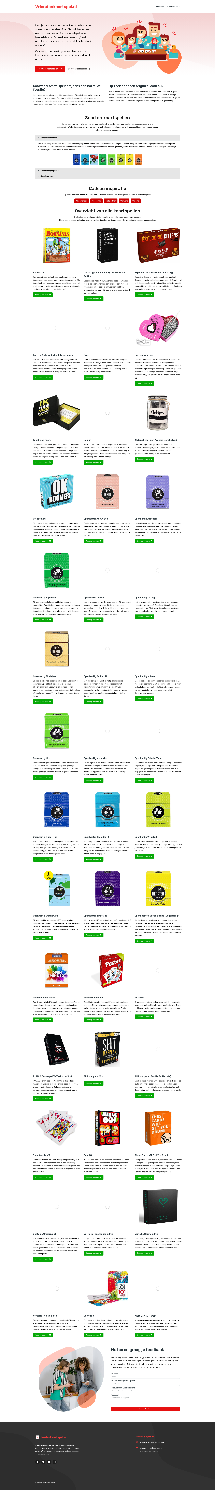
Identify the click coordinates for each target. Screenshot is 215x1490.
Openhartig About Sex (96, 518)
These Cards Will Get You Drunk (151, 1155)
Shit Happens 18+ (93, 1076)
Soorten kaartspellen (77, 69)
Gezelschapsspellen (50, 171)
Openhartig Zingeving (95, 915)
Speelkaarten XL (42, 1155)
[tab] (107, 137)
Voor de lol (89, 1315)
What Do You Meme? (146, 1316)
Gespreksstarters (49, 138)
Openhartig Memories (95, 758)
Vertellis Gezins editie (146, 1234)
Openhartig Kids (42, 758)
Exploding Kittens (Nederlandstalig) (154, 272)
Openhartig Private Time (148, 758)
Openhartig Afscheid (146, 518)
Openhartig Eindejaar (44, 676)
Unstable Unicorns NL (44, 1234)
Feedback (115, 1395)
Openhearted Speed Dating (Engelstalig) (157, 915)
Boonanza (38, 272)
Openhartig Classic (94, 597)
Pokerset (140, 997)
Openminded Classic (44, 997)
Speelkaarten (47, 176)
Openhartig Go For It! (95, 676)
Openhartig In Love (145, 676)
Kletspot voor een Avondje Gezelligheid (156, 440)
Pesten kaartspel (93, 997)
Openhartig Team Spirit (96, 837)
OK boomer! (39, 518)
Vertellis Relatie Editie (45, 1315)
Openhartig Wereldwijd (45, 915)
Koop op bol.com (41, 295)
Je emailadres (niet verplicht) (123, 1381)
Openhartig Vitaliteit (146, 837)
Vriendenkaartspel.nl (56, 6)
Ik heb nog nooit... (42, 440)
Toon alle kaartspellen (48, 69)
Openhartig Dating (145, 597)
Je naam (114, 1374)
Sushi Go (88, 1155)
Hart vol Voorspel (144, 355)
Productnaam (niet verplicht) (123, 1388)
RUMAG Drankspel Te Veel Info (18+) (52, 1076)
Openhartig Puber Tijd (45, 837)
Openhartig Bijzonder (44, 597)
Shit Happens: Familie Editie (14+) (153, 1076)
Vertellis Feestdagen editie (98, 1234)
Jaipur (87, 440)
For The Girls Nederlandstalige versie (53, 355)
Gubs (86, 355)
